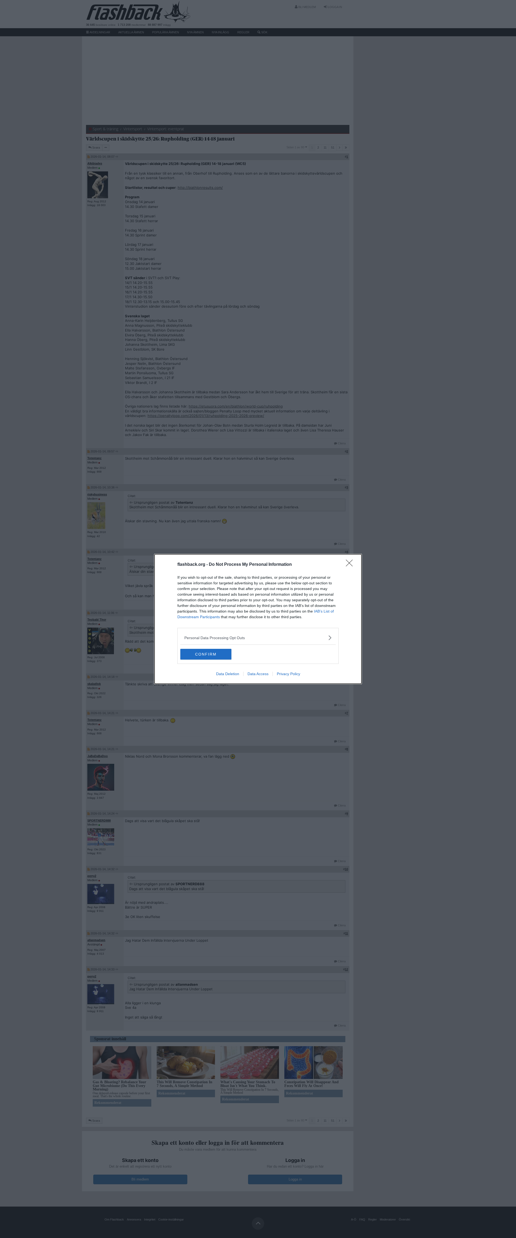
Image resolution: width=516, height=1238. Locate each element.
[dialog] (258, 619)
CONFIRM (206, 654)
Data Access (258, 674)
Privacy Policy (288, 674)
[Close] (351, 565)
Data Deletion (227, 674)
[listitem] (258, 637)
